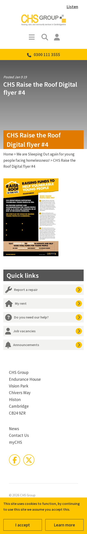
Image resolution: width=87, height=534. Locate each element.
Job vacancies (24, 331)
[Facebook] (14, 459)
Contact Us (19, 435)
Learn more (64, 525)
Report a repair (26, 289)
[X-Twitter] (28, 459)
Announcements (26, 345)
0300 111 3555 (47, 54)
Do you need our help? (31, 317)
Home (8, 154)
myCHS (15, 442)
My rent (21, 303)
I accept (22, 525)
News (14, 428)
